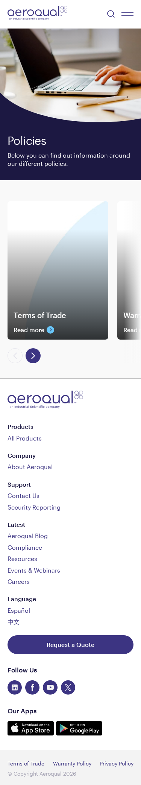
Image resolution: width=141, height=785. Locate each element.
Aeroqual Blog (28, 535)
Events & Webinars (34, 570)
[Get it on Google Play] (79, 733)
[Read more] (58, 321)
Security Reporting (34, 507)
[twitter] (68, 687)
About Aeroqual (30, 466)
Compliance (25, 547)
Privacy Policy (116, 763)
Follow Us (22, 670)
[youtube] (50, 687)
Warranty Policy (72, 763)
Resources (22, 558)
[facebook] (32, 687)
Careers (19, 581)
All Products (25, 438)
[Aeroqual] (37, 14)
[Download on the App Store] (32, 733)
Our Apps (22, 710)
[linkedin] (15, 687)
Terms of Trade (26, 763)
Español (19, 610)
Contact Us (23, 495)
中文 (14, 621)
